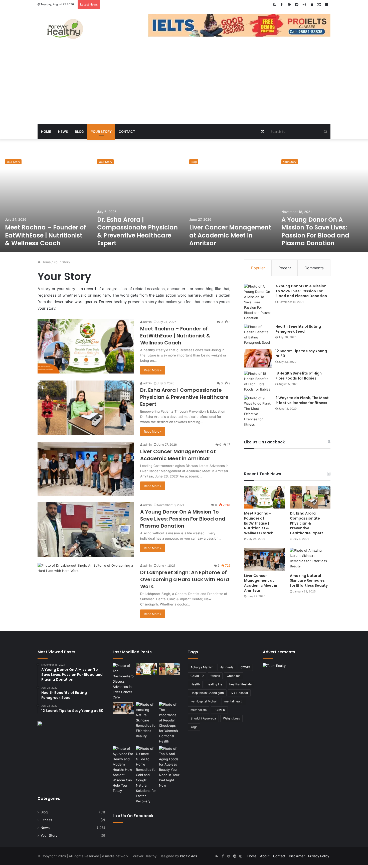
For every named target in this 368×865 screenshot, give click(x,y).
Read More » (152, 370)
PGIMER (219, 710)
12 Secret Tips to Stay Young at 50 (301, 353)
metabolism (199, 710)
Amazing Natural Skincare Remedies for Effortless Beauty (309, 580)
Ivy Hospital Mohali (204, 701)
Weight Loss (231, 718)
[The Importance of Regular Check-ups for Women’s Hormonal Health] (169, 723)
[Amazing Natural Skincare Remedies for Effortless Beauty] (310, 559)
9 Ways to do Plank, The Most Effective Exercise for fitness (302, 400)
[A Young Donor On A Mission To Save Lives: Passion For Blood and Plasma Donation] (86, 529)
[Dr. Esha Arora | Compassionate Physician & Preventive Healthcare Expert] (138, 203)
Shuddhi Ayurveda (203, 718)
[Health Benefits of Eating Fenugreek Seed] (258, 334)
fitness (215, 676)
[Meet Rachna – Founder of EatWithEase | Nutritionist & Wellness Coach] (46, 203)
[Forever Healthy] (65, 29)
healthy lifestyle (240, 684)
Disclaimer (297, 856)
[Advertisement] (184, 86)
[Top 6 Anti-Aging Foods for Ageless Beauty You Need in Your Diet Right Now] (169, 767)
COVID (245, 667)
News (63, 132)
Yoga (194, 727)
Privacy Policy (318, 856)
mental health (233, 701)
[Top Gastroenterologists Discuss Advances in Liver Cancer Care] (123, 681)
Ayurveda (227, 667)
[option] (46, 203)
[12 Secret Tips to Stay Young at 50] (258, 358)
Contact (127, 132)
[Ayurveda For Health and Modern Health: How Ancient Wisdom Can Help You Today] (123, 769)
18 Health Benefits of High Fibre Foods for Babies (298, 376)
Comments (314, 268)
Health (195, 684)
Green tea (234, 676)
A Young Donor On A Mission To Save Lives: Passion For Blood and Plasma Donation (315, 231)
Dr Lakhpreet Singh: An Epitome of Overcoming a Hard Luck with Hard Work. (184, 579)
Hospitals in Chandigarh (207, 693)
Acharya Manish (202, 667)
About (265, 856)
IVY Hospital (239, 693)
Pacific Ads (188, 856)
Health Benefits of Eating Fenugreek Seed (298, 329)
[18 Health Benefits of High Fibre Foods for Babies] (258, 381)
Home (46, 132)
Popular (258, 268)
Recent (284, 268)
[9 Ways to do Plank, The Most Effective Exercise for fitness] (258, 411)
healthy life (214, 684)
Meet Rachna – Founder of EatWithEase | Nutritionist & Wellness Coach (45, 235)
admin (147, 322)
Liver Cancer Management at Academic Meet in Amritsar (230, 235)
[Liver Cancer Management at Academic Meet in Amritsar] (230, 203)
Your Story (101, 132)
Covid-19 (197, 676)
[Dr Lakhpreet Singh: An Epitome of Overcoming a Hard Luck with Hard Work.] (86, 590)
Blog (79, 132)
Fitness (46, 820)
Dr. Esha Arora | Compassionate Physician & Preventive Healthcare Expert (137, 231)
